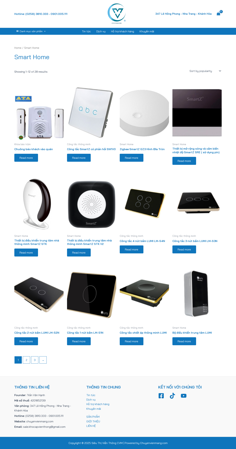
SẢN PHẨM (93, 416)
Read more (26, 157)
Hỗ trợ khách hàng (122, 31)
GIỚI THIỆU (93, 421)
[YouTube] (184, 396)
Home (17, 47)
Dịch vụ (101, 31)
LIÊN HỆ (91, 426)
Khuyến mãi (147, 31)
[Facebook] (161, 396)
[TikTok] (172, 396)
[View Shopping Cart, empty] (218, 14)
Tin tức (86, 31)
